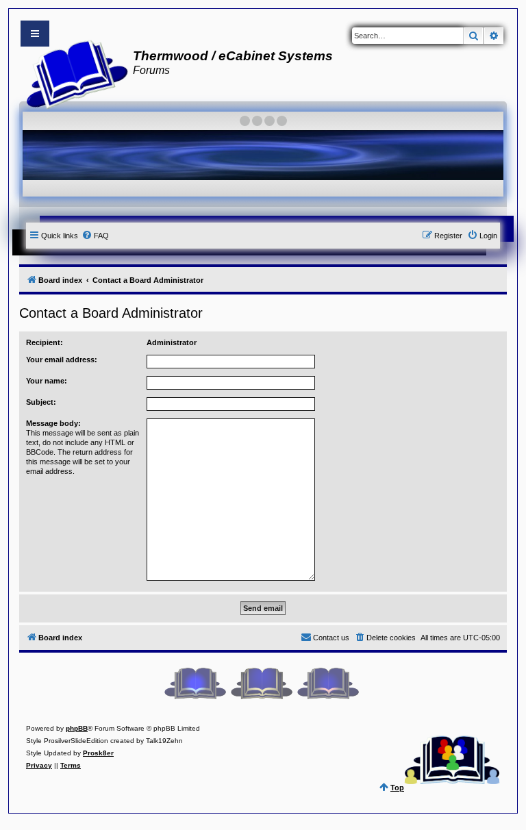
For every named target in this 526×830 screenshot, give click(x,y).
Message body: (53, 423)
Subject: (41, 402)
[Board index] (73, 72)
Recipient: (44, 342)
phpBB (77, 728)
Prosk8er (98, 753)
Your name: (46, 381)
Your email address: (61, 359)
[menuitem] (95, 235)
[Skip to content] (35, 34)
